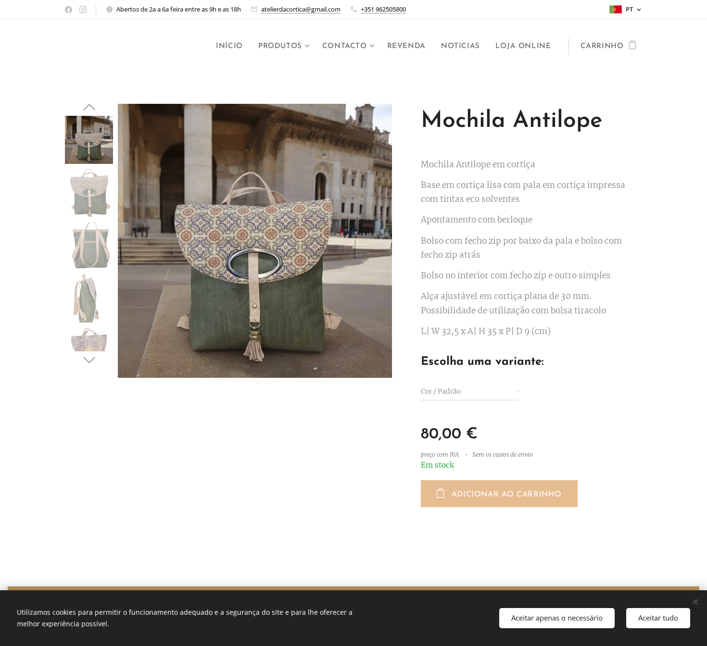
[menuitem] (232, 47)
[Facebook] (69, 9)
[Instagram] (83, 9)
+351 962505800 (383, 9)
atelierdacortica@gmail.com (301, 9)
